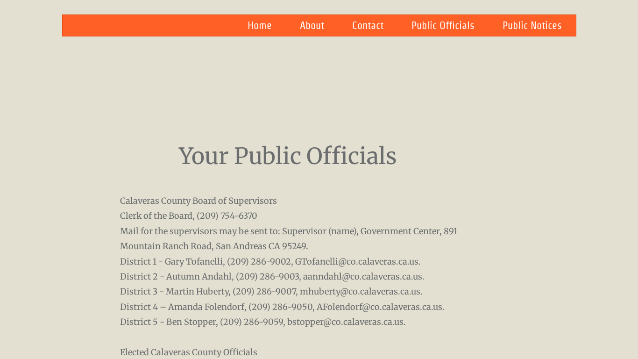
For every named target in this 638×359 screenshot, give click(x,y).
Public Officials (443, 25)
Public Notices (532, 25)
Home (260, 25)
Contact (367, 25)
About (312, 25)
